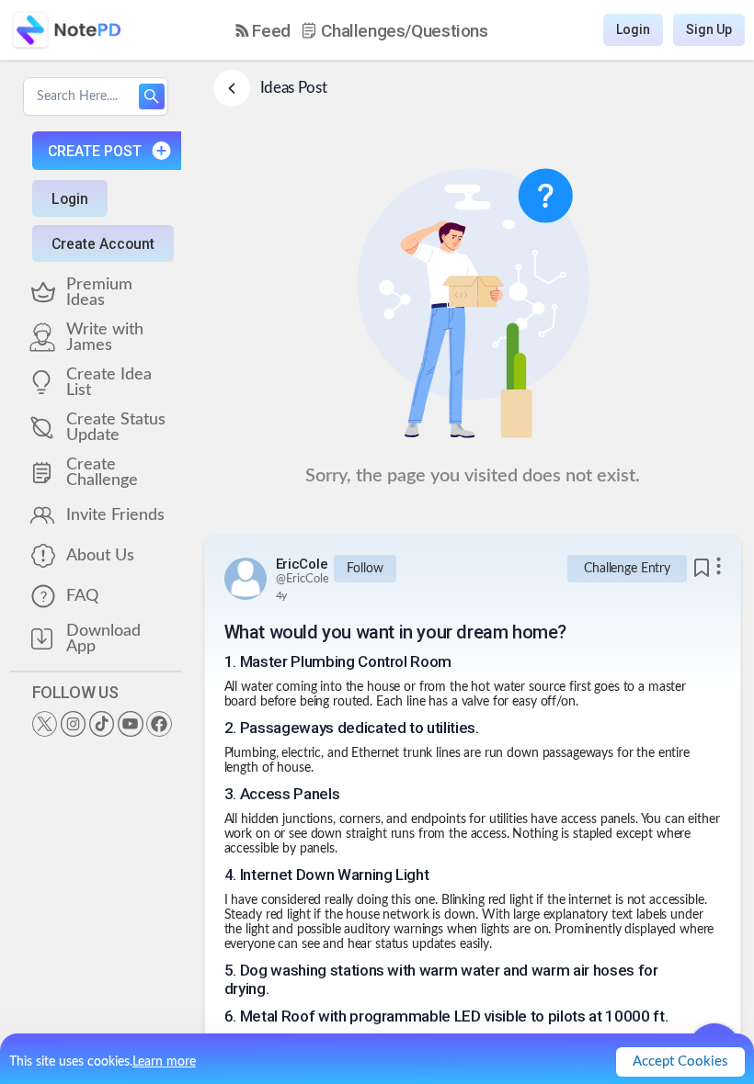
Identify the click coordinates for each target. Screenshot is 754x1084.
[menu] (362, 30)
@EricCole (302, 579)
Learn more (164, 1062)
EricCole (302, 564)
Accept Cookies (680, 1061)
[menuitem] (263, 31)
